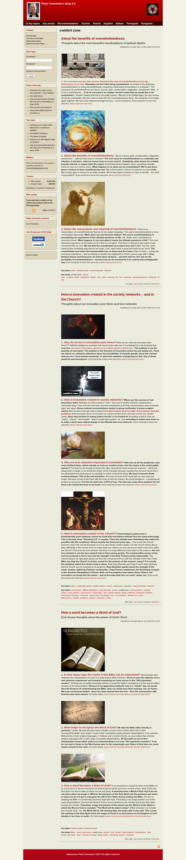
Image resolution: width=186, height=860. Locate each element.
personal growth (96, 271)
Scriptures (130, 835)
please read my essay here (80, 104)
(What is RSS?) (49, 210)
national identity (139, 586)
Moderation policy (33, 41)
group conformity (128, 593)
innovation (84, 595)
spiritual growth (83, 271)
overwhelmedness (140, 277)
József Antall (76, 590)
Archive (85, 23)
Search (97, 23)
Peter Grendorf (128, 832)
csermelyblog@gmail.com (37, 168)
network (76, 598)
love (120, 277)
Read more (155, 284)
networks (107, 271)
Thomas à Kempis (89, 835)
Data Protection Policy (35, 44)
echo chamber (73, 593)
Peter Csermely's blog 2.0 (58, 3)
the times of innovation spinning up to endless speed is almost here (102, 348)
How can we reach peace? (41, 107)
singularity (101, 598)
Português (132, 23)
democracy (118, 586)
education (128, 586)
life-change (105, 595)
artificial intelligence (90, 590)
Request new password (36, 71)
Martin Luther (103, 835)
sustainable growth (84, 586)
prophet (92, 598)
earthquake (84, 277)
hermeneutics (140, 832)
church (114, 590)
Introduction (31, 36)
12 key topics (32, 23)
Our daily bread (36, 96)
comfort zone (76, 275)
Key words (49, 23)
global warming (114, 593)
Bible (73, 832)
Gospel (118, 832)
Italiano (120, 23)
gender (106, 832)
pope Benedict (105, 590)
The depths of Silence (39, 133)
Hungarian (147, 23)
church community (83, 832)
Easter (93, 277)
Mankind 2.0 (132, 595)
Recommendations (68, 23)
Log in (135, 284)
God (98, 277)
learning (111, 277)
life (117, 277)
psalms (122, 835)
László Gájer (97, 593)
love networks (121, 595)
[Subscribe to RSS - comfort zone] (110, 847)
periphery (84, 598)
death (77, 277)
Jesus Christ (94, 595)
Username (31, 57)
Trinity (108, 598)
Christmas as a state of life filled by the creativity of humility (41, 127)
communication (136, 590)
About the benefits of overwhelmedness (93, 38)
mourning (127, 277)
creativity (69, 277)
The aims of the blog (34, 38)
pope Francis (86, 593)
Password (31, 64)
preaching (114, 835)
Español (108, 23)
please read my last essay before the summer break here (126, 694)
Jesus (104, 277)
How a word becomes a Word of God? (91, 612)
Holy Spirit (71, 835)
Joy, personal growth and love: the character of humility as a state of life (42, 101)
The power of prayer (38, 136)
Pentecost (152, 277)
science (109, 586)
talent (73, 271)
